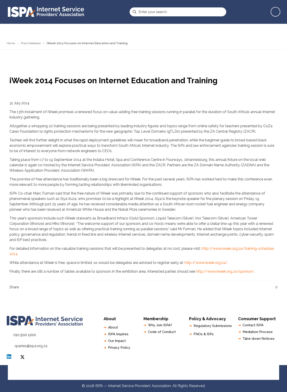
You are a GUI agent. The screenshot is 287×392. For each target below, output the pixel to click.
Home (11, 43)
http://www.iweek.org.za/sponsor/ (225, 271)
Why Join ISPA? (160, 325)
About (113, 327)
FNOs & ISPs (204, 334)
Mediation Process (258, 332)
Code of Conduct (162, 332)
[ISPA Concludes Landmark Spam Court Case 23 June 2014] (4, 374)
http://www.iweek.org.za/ (206, 263)
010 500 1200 (24, 335)
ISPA (22, 357)
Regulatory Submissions (213, 326)
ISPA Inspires (118, 334)
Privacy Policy (119, 348)
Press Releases (31, 43)
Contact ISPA (253, 325)
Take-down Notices (258, 339)
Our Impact (117, 341)
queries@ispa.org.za (31, 346)
